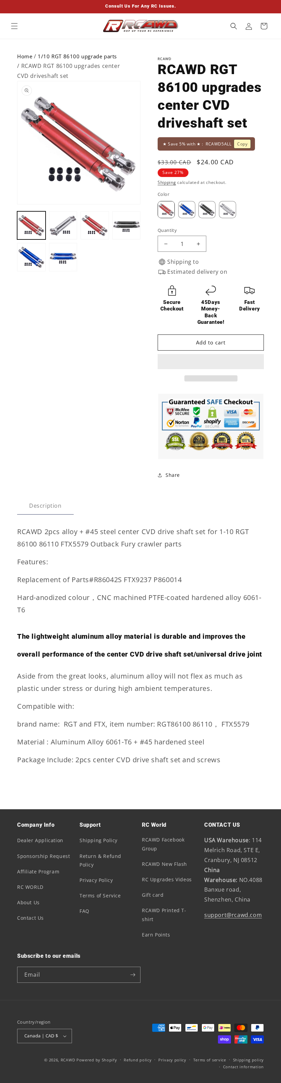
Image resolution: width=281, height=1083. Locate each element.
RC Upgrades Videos (167, 879)
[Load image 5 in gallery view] (31, 257)
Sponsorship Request (43, 856)
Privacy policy (172, 1059)
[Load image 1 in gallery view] (31, 225)
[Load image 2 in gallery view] (63, 225)
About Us (28, 902)
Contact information (243, 1066)
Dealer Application (40, 840)
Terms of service (209, 1059)
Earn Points (156, 934)
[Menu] (14, 26)
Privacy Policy (96, 880)
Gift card (152, 895)
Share (173, 475)
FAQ (84, 911)
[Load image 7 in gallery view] (63, 257)
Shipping (167, 182)
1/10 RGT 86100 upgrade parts (77, 56)
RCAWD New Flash (164, 864)
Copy (242, 144)
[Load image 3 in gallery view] (95, 225)
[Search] (233, 26)
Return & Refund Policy (100, 860)
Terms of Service (100, 895)
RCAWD (68, 1059)
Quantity (167, 230)
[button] (210, 362)
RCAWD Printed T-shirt (164, 914)
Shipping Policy (99, 840)
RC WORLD (30, 887)
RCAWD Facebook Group (163, 843)
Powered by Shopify (96, 1059)
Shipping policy (248, 1059)
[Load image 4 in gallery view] (126, 225)
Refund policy (137, 1059)
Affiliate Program (38, 871)
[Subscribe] (132, 975)
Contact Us (30, 918)
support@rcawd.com (233, 915)
